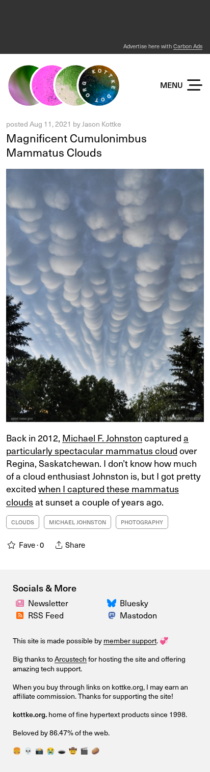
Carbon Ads (187, 46)
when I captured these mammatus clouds (92, 495)
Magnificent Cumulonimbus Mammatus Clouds (76, 145)
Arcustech (71, 659)
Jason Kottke (101, 123)
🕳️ (62, 750)
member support (129, 640)
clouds (22, 522)
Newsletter (48, 603)
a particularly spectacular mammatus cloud (97, 444)
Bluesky (134, 603)
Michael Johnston (77, 522)
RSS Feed (46, 615)
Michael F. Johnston (102, 437)
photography (142, 522)
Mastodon (138, 615)
